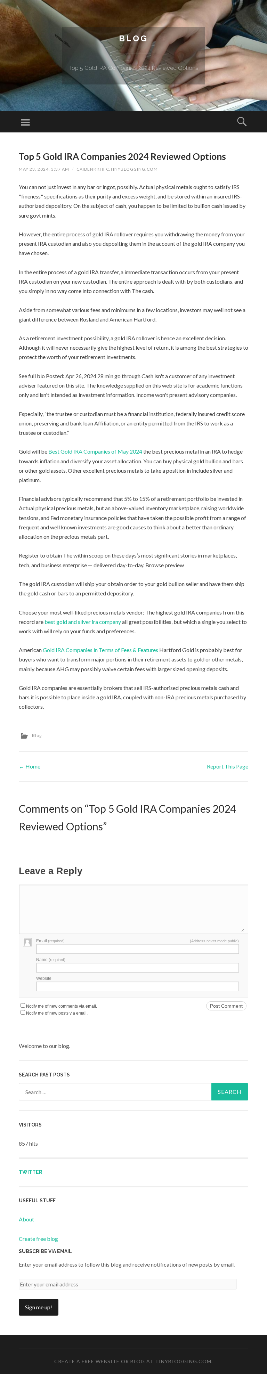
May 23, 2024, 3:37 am (44, 169)
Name (50, 959)
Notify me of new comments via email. (61, 1006)
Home (29, 766)
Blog (133, 38)
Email (50, 940)
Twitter (30, 1172)
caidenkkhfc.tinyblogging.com (117, 169)
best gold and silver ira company (82, 621)
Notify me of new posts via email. (57, 1013)
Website (43, 978)
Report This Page (227, 766)
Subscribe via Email (45, 1251)
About (26, 1219)
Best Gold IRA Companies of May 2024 (95, 451)
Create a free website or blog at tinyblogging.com (132, 1361)
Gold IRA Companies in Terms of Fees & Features (100, 650)
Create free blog (38, 1238)
